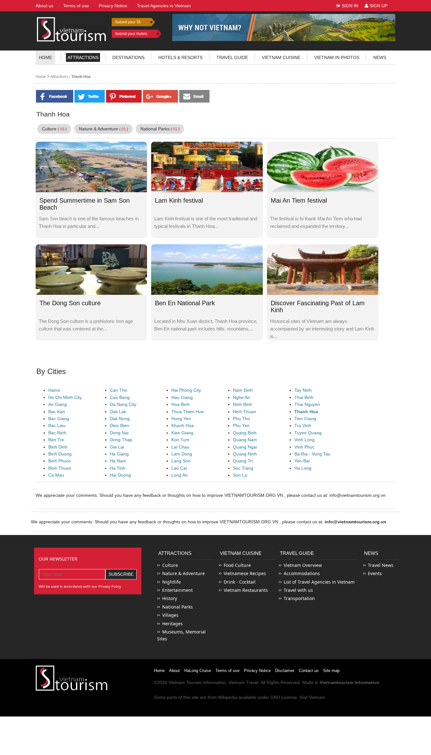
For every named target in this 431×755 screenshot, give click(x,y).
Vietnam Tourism (185, 682)
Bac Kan (56, 411)
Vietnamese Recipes (245, 573)
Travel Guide (297, 553)
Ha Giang (119, 453)
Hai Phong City (186, 390)
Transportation (299, 598)
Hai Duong (120, 475)
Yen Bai (302, 460)
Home (45, 57)
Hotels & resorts (180, 57)
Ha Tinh (117, 468)
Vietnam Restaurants (246, 590)
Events (375, 573)
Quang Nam (245, 439)
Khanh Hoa (182, 425)
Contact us (309, 670)
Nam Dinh (243, 390)
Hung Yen (181, 418)
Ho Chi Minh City (65, 397)
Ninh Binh (242, 404)
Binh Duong (60, 453)
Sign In (349, 5)
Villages (170, 615)
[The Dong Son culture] (91, 269)
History (169, 598)
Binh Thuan (59, 468)
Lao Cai (179, 468)
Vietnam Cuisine (281, 57)
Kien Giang (182, 432)
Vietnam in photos (336, 57)
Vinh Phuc (304, 446)
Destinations (128, 57)
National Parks (160, 128)
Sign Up (377, 5)
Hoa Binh (180, 404)
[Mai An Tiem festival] (322, 166)
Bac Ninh (57, 432)
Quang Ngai (245, 446)
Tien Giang (305, 418)
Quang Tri (243, 460)
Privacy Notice (257, 670)
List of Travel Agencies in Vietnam (319, 582)
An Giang (57, 404)
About (174, 670)
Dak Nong (120, 418)
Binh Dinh (58, 446)
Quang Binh (245, 432)
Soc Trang (243, 468)
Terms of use (227, 670)
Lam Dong (181, 453)
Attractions (83, 57)
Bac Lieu (57, 425)
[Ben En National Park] (207, 269)
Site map (331, 670)
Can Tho (118, 390)
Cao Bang (120, 397)
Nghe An (241, 397)
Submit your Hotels (131, 34)
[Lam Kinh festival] (207, 166)
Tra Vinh (302, 425)
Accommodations (302, 573)
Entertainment (177, 590)
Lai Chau (180, 446)
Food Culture (237, 565)
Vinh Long (304, 439)
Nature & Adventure (103, 128)
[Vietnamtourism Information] (71, 28)
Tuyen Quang (308, 432)
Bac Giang (58, 418)
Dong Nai (119, 432)
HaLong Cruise (197, 670)
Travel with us (298, 590)
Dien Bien (119, 425)
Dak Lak (118, 411)
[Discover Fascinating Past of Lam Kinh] (322, 269)
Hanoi (54, 390)
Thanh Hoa (80, 76)
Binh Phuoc (59, 460)
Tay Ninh (303, 390)
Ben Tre (56, 439)
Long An (179, 475)
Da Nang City (123, 404)
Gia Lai (117, 446)
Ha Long (302, 468)
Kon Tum (180, 439)
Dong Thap (121, 439)
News (379, 57)
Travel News (380, 565)
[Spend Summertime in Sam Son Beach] (91, 166)
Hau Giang (182, 397)
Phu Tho (241, 418)
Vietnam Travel (243, 682)
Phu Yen (241, 425)
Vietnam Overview (303, 565)
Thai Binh (303, 397)
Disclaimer (284, 670)
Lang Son (181, 460)
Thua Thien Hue (187, 411)
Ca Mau (56, 475)
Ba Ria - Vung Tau (312, 453)
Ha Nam (118, 460)
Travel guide (232, 57)
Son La (240, 475)
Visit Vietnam (312, 697)
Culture (54, 128)
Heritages (172, 624)
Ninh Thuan (244, 411)
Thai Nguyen (307, 404)
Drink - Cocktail (240, 582)
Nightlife (171, 582)
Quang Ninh (245, 453)
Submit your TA (128, 22)
